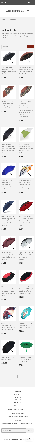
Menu (5, 2)
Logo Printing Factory (17, 10)
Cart (32, 2)
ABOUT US (17, 400)
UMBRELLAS (17, 397)
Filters (30, 46)
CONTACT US (17, 402)
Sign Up (30, 430)
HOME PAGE (17, 395)
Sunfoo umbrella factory (21, 416)
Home (3, 19)
